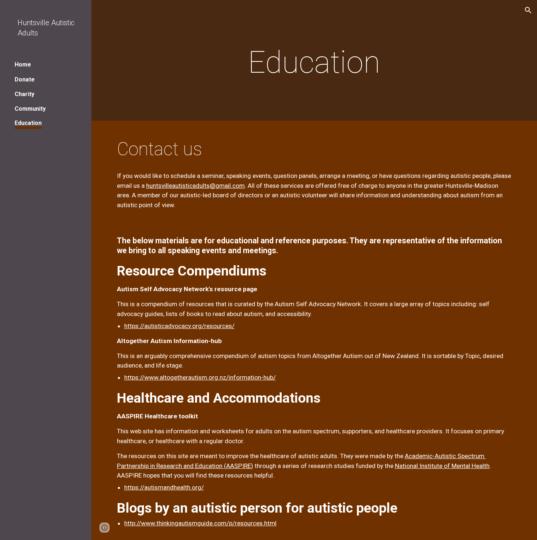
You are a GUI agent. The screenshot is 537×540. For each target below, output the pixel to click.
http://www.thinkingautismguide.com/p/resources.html (200, 523)
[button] (528, 10)
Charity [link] (24, 94)
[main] (314, 62)
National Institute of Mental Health (442, 465)
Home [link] (23, 64)
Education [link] (28, 122)
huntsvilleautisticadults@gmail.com (195, 185)
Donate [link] (25, 79)
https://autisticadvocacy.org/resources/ (179, 326)
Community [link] (30, 108)
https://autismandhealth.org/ (164, 487)
